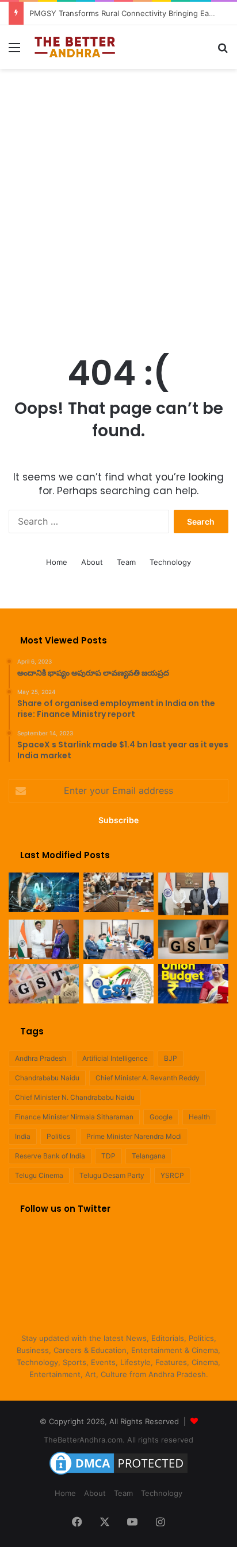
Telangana (149, 1155)
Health (199, 1116)
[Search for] (222, 51)
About (92, 562)
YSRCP (172, 1175)
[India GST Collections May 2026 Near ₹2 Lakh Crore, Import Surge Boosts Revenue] (44, 983)
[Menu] (14, 51)
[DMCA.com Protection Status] (118, 1474)
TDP (108, 1155)
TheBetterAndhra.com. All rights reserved (118, 1439)
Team (126, 562)
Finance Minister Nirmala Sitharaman (74, 1116)
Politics (58, 1136)
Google (161, 1116)
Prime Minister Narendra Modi (134, 1136)
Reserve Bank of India (50, 1155)
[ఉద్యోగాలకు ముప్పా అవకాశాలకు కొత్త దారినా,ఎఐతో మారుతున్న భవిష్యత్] (44, 892)
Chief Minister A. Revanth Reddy (147, 1077)
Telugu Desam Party (111, 1175)
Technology (170, 562)
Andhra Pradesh (40, 1058)
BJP (170, 1058)
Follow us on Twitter (65, 1209)
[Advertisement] (118, 198)
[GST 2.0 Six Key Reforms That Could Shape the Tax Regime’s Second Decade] (193, 939)
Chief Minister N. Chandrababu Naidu (75, 1097)
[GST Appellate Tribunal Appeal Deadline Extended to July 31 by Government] (118, 983)
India (22, 1136)
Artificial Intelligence (115, 1058)
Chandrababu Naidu (47, 1077)
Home (56, 562)
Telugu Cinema (39, 1175)
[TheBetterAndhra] (75, 47)
